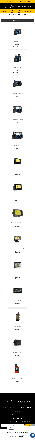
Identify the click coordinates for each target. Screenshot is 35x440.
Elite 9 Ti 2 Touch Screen (17, 223)
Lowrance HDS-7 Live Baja (17, 67)
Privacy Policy (14, 407)
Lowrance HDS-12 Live (17, 119)
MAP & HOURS (29, 11)
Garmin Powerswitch (17, 352)
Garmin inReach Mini (17, 378)
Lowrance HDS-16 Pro (17, 145)
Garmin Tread (17, 274)
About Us (5, 407)
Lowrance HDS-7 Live (17, 41)
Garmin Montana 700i (17, 326)
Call (12, 12)
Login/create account (18, 15)
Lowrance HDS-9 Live (17, 93)
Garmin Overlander (17, 300)
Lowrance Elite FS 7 (17, 171)
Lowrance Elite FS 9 (17, 197)
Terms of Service (25, 407)
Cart (19, 12)
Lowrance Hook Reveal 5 (17, 248)
